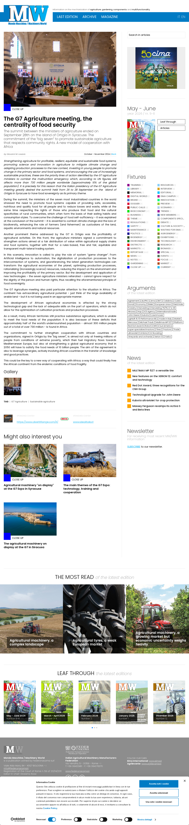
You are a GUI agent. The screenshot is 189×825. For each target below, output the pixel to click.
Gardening (136, 263)
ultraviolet (133, 333)
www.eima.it (155, 761)
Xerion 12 (159, 336)
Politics (135, 233)
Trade (176, 329)
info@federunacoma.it (16, 768)
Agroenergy (168, 233)
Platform (178, 322)
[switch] (78, 819)
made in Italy (165, 318)
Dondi (131, 304)
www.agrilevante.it (151, 763)
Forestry (132, 308)
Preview (165, 203)
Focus (164, 259)
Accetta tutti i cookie (159, 784)
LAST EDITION (67, 17)
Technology (168, 241)
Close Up (135, 267)
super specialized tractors (141, 329)
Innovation (167, 200)
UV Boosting (156, 333)
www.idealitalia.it (83, 422)
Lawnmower (157, 315)
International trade (166, 311)
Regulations (137, 222)
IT (179, 17)
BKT (159, 300)
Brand (134, 200)
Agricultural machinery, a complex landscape (32, 642)
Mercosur (132, 322)
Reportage (136, 252)
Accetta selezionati (159, 793)
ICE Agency (149, 311)
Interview (166, 188)
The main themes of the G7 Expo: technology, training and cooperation (86, 488)
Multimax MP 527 (164, 322)
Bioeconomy (138, 211)
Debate (165, 222)
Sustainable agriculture (42, 402)
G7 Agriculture (19, 402)
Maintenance (138, 229)
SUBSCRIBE (133, 446)
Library (134, 188)
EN (183, 17)
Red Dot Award (135, 326)
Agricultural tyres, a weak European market (94, 642)
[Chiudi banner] (185, 781)
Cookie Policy (50, 808)
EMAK (150, 304)
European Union (163, 304)
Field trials (178, 304)
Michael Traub (147, 322)
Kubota (145, 315)
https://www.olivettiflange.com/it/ (37, 422)
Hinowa (131, 311)
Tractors (167, 329)
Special (165, 252)
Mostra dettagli (144, 819)
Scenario (166, 207)
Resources (167, 185)
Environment (138, 241)
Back (114, 154)
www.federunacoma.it (77, 771)
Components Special (173, 218)
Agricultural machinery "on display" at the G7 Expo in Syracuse (29, 487)
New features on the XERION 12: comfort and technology (157, 377)
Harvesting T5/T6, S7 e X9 (163, 308)
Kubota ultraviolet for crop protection (156, 400)
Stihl (155, 326)
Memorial (136, 192)
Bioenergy (136, 237)
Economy (141, 304)
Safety (134, 226)
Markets (135, 248)
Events (165, 255)
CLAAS (177, 300)
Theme (134, 218)
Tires (158, 329)
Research (166, 244)
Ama (153, 300)
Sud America (166, 326)
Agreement (133, 300)
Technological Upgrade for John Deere (156, 394)
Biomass (166, 248)
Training (135, 185)
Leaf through (168, 121)
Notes (134, 259)
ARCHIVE (89, 17)
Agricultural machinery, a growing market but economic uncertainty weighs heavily (161, 638)
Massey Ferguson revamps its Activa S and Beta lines (156, 407)
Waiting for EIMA (171, 229)
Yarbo (168, 336)
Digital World (138, 196)
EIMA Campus (168, 196)
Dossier (135, 203)
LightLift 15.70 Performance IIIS (142, 318)
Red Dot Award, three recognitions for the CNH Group (158, 387)
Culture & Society (172, 226)
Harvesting (143, 308)
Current (166, 267)
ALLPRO (145, 300)
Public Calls (137, 207)
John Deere (133, 315)
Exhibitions (167, 237)
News (133, 255)
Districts (136, 244)
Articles (164, 128)
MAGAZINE (109, 17)
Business (135, 214)
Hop (140, 311)
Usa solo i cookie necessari (159, 802)
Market (165, 263)
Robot (148, 326)
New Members (168, 214)
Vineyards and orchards (140, 336)
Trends (165, 211)
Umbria (143, 333)
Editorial (166, 192)
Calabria (167, 300)
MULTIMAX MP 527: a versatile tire (153, 370)
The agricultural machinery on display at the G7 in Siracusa (25, 545)
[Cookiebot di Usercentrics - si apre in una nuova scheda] (18, 820)
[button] (92, 727)
